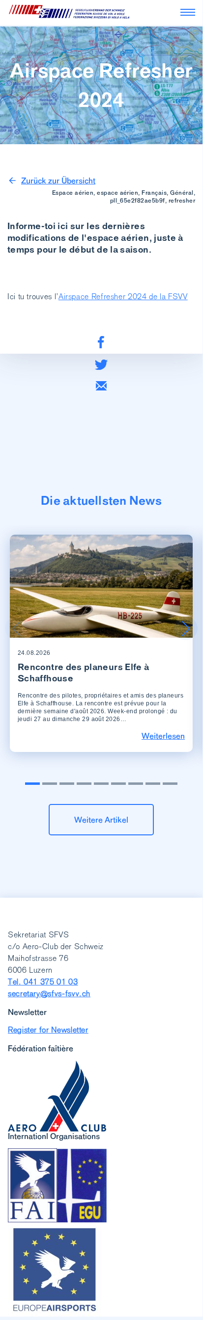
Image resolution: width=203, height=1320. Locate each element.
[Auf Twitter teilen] (101, 365)
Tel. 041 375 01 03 (43, 982)
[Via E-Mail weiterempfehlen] (101, 385)
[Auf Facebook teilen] (101, 342)
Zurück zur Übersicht (58, 180)
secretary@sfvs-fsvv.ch (49, 993)
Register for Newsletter (48, 1030)
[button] (186, 628)
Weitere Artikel (101, 819)
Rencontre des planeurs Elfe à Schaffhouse (83, 673)
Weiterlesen (163, 735)
